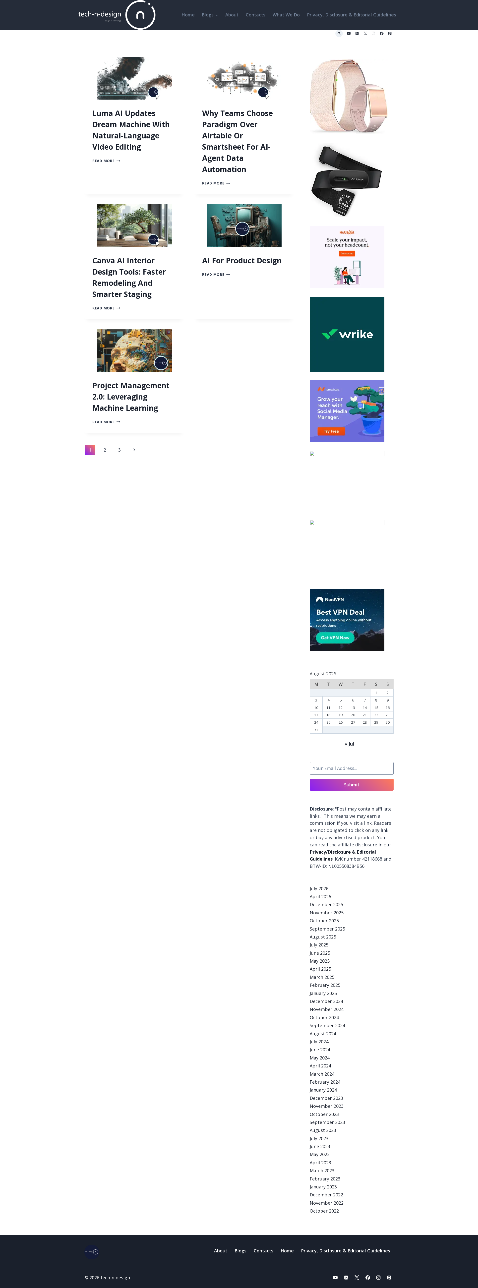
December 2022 (326, 1195)
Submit (351, 785)
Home (188, 15)
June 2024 (320, 1050)
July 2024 (319, 1042)
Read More (106, 160)
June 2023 (320, 1146)
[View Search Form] (339, 33)
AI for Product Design (242, 260)
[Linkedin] (357, 33)
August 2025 (323, 937)
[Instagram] (373, 33)
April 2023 (320, 1163)
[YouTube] (349, 33)
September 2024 (327, 1025)
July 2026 (319, 888)
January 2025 (323, 993)
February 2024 (325, 1082)
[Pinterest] (390, 33)
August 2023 (323, 1130)
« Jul (349, 744)
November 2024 (327, 1009)
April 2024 (320, 1066)
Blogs (240, 1251)
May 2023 (320, 1154)
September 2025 (327, 929)
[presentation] (134, 78)
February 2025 (325, 985)
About (232, 15)
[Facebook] (381, 33)
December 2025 (326, 904)
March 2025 (322, 977)
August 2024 (323, 1034)
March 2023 (322, 1170)
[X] (365, 33)
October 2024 (324, 1017)
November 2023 (327, 1106)
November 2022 (327, 1203)
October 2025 (324, 921)
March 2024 (322, 1074)
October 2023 (324, 1114)
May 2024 (320, 1058)
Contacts (255, 15)
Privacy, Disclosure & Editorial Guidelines (351, 15)
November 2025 (327, 913)
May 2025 (320, 961)
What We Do (286, 15)
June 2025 (320, 953)
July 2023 (319, 1138)
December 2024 (326, 1001)
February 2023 (325, 1179)
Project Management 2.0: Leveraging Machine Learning (131, 396)
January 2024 (323, 1090)
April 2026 (320, 896)
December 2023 (326, 1098)
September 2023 (327, 1122)
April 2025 (320, 969)
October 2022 (324, 1211)
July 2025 (319, 945)
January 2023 (323, 1187)
